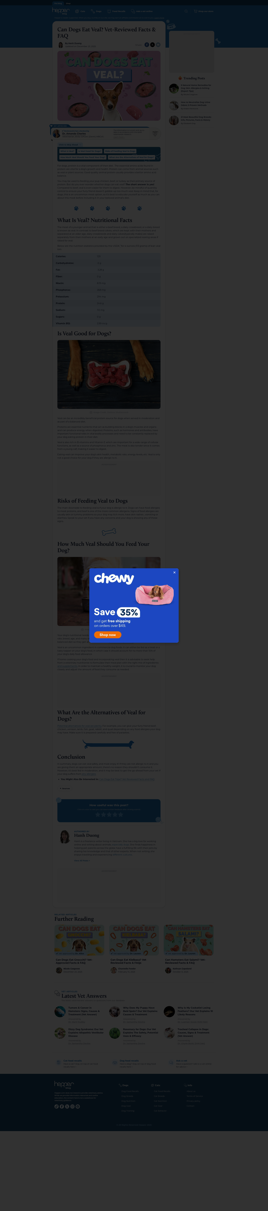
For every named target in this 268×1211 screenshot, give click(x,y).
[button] (174, 572)
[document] (134, 605)
